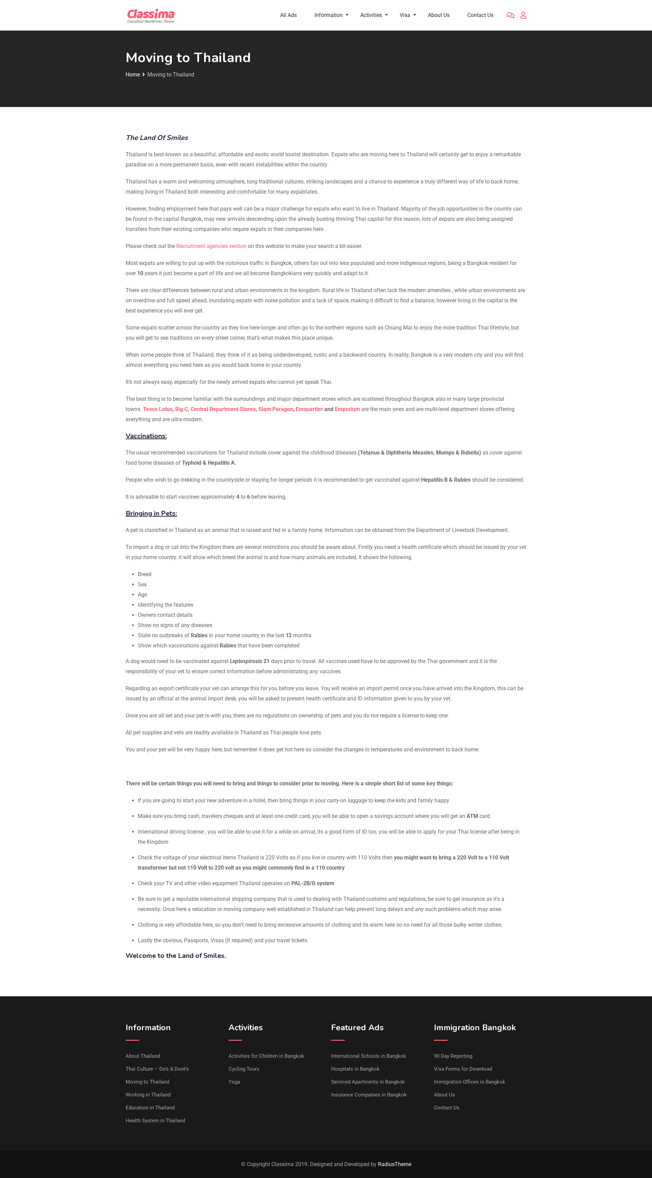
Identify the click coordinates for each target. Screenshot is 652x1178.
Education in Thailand (150, 1108)
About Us (439, 15)
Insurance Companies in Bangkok (369, 1095)
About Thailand (143, 1056)
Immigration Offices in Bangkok (469, 1082)
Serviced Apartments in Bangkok (368, 1082)
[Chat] (510, 15)
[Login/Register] (523, 15)
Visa (405, 15)
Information (328, 15)
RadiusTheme (394, 1164)
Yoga (234, 1082)
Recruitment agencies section (211, 246)
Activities (371, 15)
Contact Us (480, 15)
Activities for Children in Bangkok (266, 1056)
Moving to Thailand (147, 1082)
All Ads (288, 15)
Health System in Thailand (155, 1121)
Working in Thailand (148, 1095)
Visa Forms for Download (463, 1069)
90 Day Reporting (453, 1056)
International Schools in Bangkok (368, 1056)
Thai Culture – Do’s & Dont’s (157, 1069)
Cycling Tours (244, 1069)
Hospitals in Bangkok (355, 1069)
